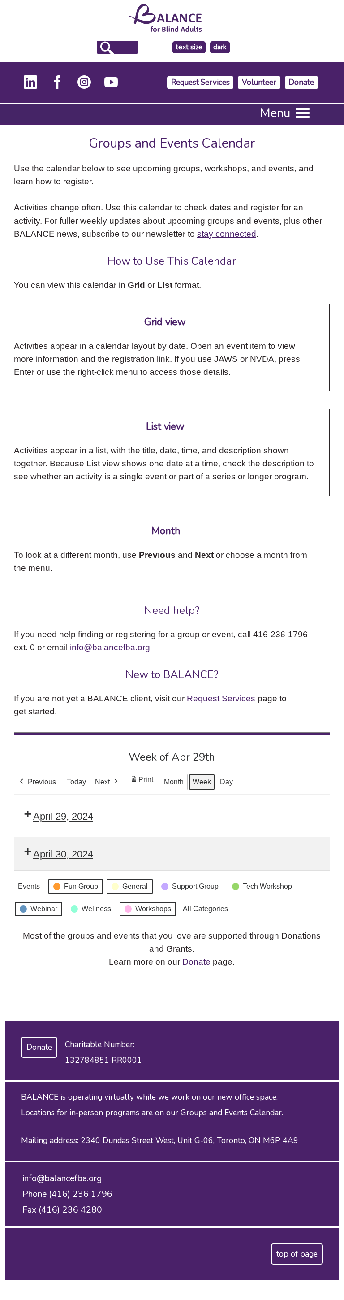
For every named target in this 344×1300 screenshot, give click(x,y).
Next (102, 782)
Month (174, 782)
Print (141, 782)
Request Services (200, 82)
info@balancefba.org (110, 647)
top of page (297, 1253)
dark (221, 47)
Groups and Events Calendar (231, 1112)
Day (226, 782)
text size (189, 47)
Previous (42, 782)
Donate (301, 82)
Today (76, 782)
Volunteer (259, 82)
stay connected (226, 234)
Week (202, 782)
